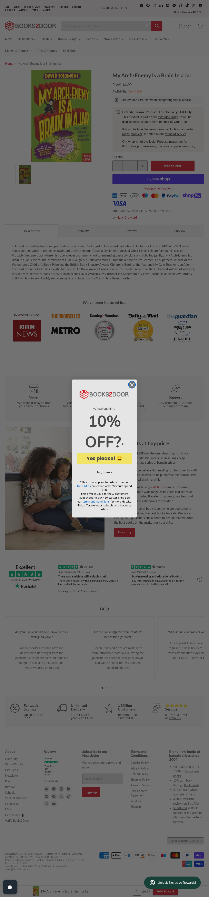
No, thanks (104, 472)
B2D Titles (84, 486)
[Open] (10, 887)
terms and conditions (96, 502)
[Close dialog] (132, 384)
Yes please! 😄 (104, 458)
